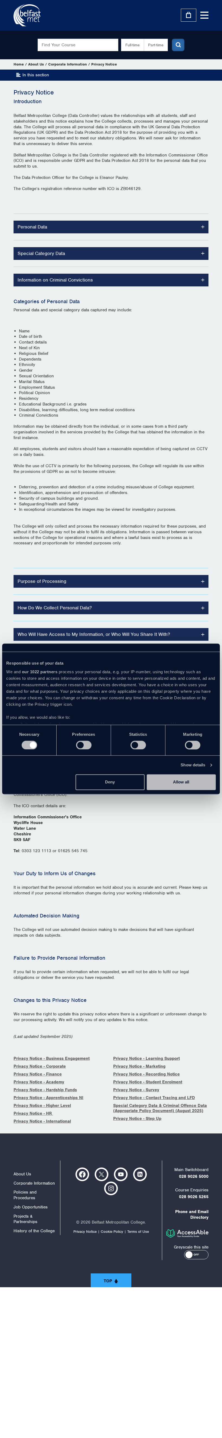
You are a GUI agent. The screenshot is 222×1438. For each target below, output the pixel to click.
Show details (193, 765)
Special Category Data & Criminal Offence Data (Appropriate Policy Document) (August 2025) (160, 1108)
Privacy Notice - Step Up (137, 1118)
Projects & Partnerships (25, 1219)
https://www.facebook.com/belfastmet (82, 1174)
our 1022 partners (40, 671)
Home (19, 64)
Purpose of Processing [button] (42, 581)
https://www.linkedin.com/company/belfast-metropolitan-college (140, 1174)
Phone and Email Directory (191, 1214)
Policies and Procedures (25, 1195)
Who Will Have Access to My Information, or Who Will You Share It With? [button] (94, 634)
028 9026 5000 (193, 1176)
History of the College (34, 1231)
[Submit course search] (178, 45)
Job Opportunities (31, 1207)
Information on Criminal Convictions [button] (55, 280)
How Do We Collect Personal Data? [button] (55, 608)
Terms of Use (138, 1231)
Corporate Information (67, 64)
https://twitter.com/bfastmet (101, 1174)
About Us (36, 64)
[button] (196, 1254)
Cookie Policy (112, 1231)
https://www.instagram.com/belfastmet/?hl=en (111, 1188)
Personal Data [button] (32, 227)
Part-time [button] (156, 45)
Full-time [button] (132, 45)
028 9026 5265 (193, 1197)
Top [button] (108, 1281)
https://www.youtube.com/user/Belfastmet (121, 1174)
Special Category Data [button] (41, 253)
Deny (110, 782)
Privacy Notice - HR (33, 1113)
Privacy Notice (104, 64)
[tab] (111, 227)
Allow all (181, 782)
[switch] (84, 745)
